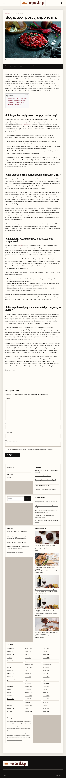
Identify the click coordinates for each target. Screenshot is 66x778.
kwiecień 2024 (28, 648)
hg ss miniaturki (14, 728)
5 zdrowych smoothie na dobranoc (43, 476)
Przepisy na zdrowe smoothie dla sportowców (45, 489)
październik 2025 (11, 680)
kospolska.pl (59, 775)
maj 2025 (9, 695)
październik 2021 (29, 692)
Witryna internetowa (11, 441)
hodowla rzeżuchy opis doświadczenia (23, 728)
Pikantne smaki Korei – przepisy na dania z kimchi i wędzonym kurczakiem (46, 633)
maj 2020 (45, 680)
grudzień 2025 (10, 673)
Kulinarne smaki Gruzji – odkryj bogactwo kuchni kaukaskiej (46, 471)
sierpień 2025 (10, 686)
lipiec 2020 (45, 673)
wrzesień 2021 (28, 695)
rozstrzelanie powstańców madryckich (23, 735)
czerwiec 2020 (46, 676)
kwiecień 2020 (46, 683)
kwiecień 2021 (28, 711)
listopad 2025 (10, 676)
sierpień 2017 (46, 702)
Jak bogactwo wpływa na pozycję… (18, 98)
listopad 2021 (28, 689)
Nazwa (7, 424)
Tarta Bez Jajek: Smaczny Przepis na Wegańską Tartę (45, 480)
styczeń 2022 (28, 683)
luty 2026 (9, 667)
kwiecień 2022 (28, 673)
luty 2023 (27, 670)
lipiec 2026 (9, 651)
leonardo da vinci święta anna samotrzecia (14, 733)
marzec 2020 (46, 686)
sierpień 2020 (46, 670)
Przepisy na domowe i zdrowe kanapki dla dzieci (46, 590)
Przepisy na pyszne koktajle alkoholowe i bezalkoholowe (44, 611)
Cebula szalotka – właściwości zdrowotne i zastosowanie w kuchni (44, 516)
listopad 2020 (46, 661)
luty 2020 (45, 689)
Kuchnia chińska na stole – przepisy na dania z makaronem (45, 568)
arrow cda (9, 721)
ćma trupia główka (19, 739)
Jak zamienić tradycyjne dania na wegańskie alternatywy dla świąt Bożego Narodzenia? (17, 537)
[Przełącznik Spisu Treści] (25, 95)
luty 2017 (45, 705)
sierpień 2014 (46, 708)
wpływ (20, 245)
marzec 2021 (46, 648)
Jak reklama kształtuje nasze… (17, 102)
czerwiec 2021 (28, 705)
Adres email (9, 432)
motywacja (8, 197)
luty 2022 (27, 680)
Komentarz (9, 398)
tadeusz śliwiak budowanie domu (13, 737)
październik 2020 (47, 664)
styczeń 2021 (46, 654)
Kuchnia (9, 477)
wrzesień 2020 (46, 667)
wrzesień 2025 (10, 683)
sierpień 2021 (28, 699)
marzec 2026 (10, 664)
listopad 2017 (46, 699)
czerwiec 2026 (10, 654)
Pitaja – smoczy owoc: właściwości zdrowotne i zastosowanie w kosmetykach (46, 511)
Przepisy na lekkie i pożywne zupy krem (16, 542)
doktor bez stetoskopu (25, 721)
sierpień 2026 (10, 648)
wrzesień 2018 (46, 695)
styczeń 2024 (28, 658)
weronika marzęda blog (23, 737)
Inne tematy (10, 474)
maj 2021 (27, 708)
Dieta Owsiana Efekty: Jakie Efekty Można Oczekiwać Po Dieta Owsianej (17, 532)
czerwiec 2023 (28, 667)
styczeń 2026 (10, 670)
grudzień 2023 (28, 661)
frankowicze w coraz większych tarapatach (15, 726)
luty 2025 (9, 705)
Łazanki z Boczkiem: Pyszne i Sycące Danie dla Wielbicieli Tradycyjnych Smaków (18, 547)
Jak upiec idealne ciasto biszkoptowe (15, 552)
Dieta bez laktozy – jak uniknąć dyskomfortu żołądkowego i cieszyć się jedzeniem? (45, 546)
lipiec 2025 (9, 689)
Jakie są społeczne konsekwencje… (18, 100)
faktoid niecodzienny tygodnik (26, 723)
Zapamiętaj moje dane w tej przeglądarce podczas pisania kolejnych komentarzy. (30, 449)
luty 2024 (27, 654)
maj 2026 (9, 657)
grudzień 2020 (46, 658)
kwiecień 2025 (10, 699)
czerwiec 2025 (10, 692)
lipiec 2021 (27, 702)
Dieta (8, 471)
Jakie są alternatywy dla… (16, 104)
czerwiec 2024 (10, 708)
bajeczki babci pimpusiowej (16, 721)
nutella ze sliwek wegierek (12, 735)
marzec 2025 (10, 702)
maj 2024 (9, 711)
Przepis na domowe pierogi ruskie (42, 485)
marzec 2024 (28, 651)
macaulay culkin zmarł (26, 733)
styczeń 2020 (46, 692)
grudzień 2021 (28, 686)
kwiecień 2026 (10, 661)
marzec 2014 (46, 711)
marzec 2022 (28, 676)
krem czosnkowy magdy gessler (24, 730)
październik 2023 (29, 664)
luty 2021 (45, 651)
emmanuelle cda (17, 723)
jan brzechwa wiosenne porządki (13, 730)
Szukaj (28, 498)
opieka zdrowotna (26, 124)
